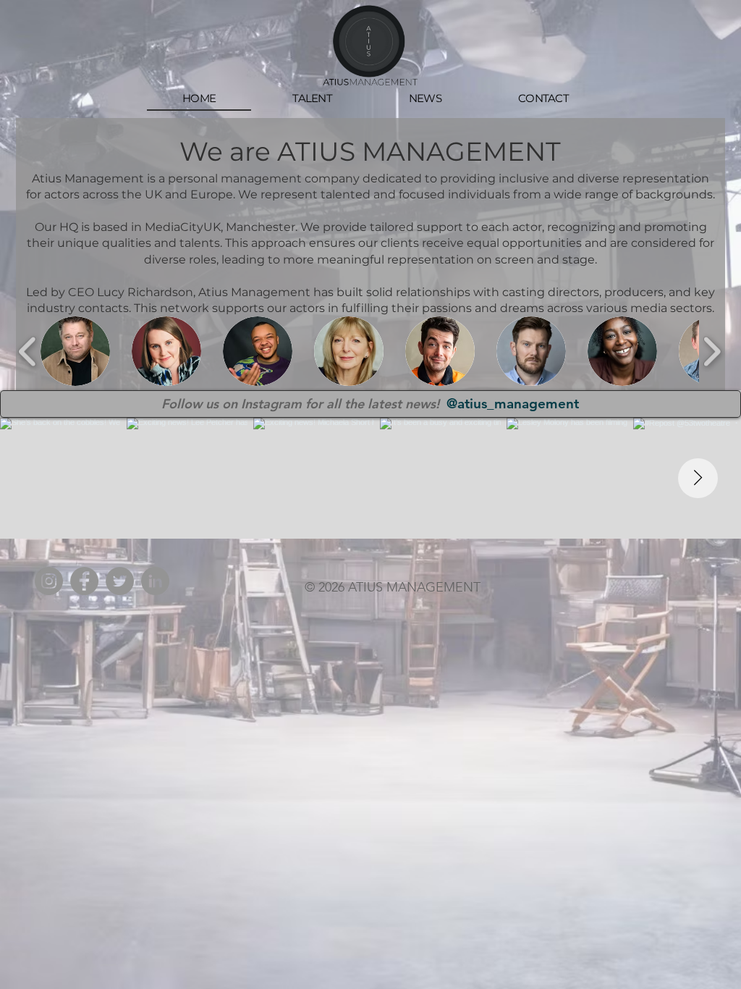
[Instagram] (49, 581)
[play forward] (711, 352)
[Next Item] (698, 478)
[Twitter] (120, 581)
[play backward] (28, 352)
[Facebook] (84, 581)
